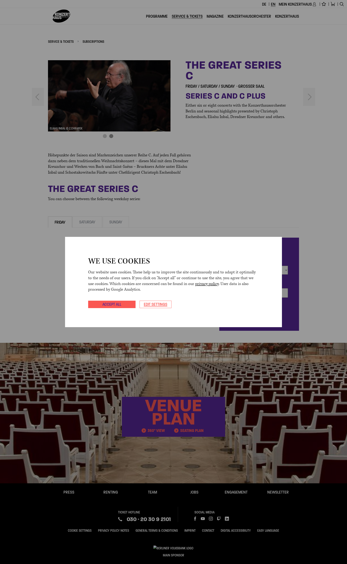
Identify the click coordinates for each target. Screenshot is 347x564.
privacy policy (207, 284)
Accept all (111, 304)
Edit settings (155, 304)
